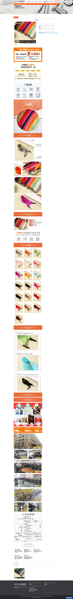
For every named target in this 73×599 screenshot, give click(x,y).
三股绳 (35, 597)
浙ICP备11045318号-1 (49, 596)
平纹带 (26, 14)
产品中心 (20, 14)
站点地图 (43, 596)
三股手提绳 (38, 597)
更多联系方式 (31, 591)
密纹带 (17, 561)
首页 (18, 14)
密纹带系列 (23, 14)
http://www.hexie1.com (39, 596)
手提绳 (41, 597)
